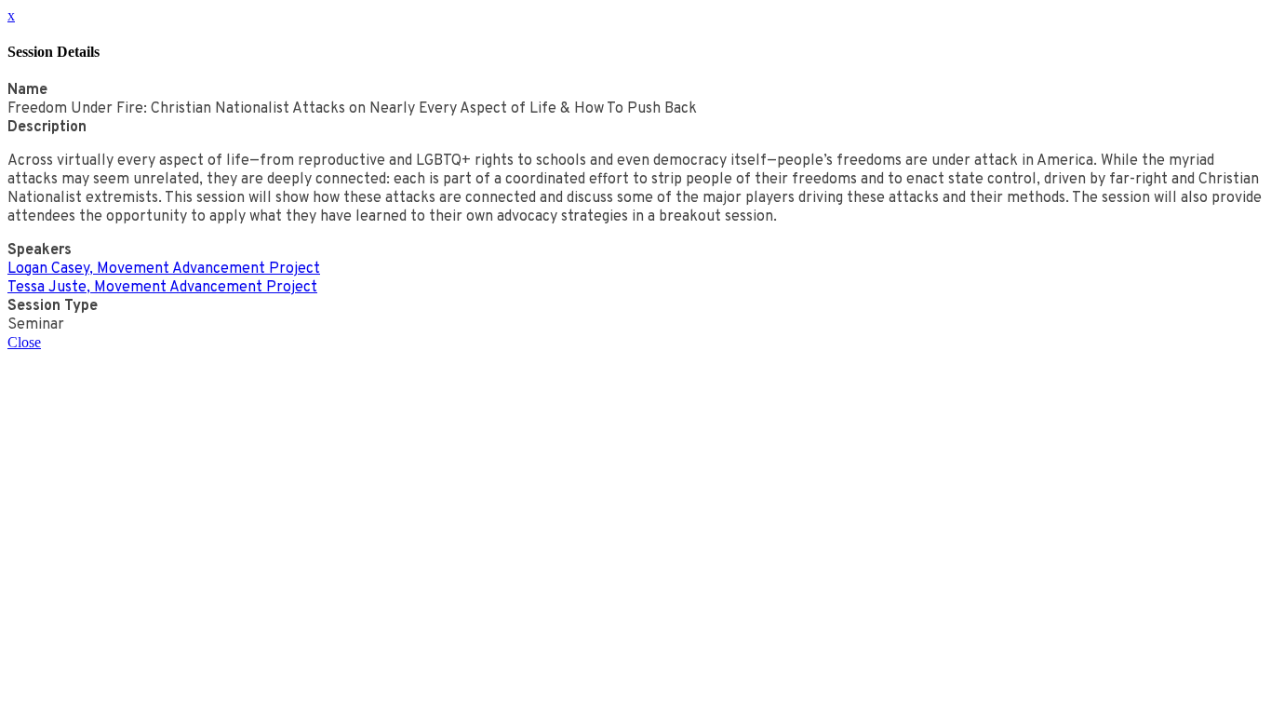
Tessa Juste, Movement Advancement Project (162, 287)
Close (24, 342)
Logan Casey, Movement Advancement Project (163, 269)
